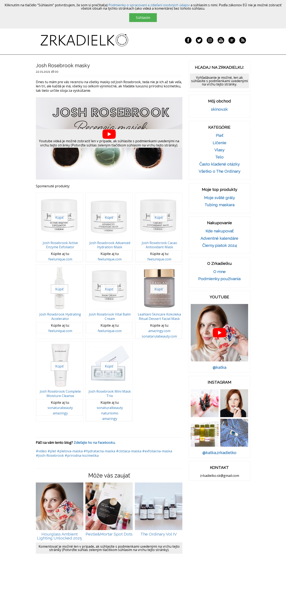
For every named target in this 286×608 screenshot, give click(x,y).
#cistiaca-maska (128, 451)
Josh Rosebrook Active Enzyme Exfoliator (60, 245)
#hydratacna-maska (99, 451)
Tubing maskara (219, 205)
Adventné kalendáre (219, 238)
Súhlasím (143, 17)
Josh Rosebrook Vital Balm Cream (110, 316)
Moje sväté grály (219, 198)
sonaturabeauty (60, 408)
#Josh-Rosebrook (50, 455)
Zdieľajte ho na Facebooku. (95, 442)
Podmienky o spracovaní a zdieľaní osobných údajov (149, 5)
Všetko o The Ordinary (219, 171)
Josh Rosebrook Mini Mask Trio (110, 393)
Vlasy (219, 150)
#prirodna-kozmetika (82, 455)
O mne (219, 272)
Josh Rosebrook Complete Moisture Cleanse (60, 393)
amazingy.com (159, 331)
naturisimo (109, 413)
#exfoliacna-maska (157, 451)
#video (41, 451)
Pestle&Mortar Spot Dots (109, 534)
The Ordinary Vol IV (158, 534)
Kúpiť (59, 217)
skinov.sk (219, 109)
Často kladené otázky (219, 164)
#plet (52, 451)
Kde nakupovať (219, 231)
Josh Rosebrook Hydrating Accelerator (60, 316)
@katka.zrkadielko (219, 453)
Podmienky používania (219, 279)
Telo (219, 157)
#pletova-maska (70, 451)
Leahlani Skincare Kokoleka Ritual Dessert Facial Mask (159, 316)
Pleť (219, 135)
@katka (219, 367)
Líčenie (219, 143)
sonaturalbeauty (110, 408)
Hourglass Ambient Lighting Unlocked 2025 (59, 536)
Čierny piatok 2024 (219, 245)
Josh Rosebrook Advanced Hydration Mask (109, 245)
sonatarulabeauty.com (159, 336)
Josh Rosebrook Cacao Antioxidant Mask (159, 245)
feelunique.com (60, 259)
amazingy (60, 413)
